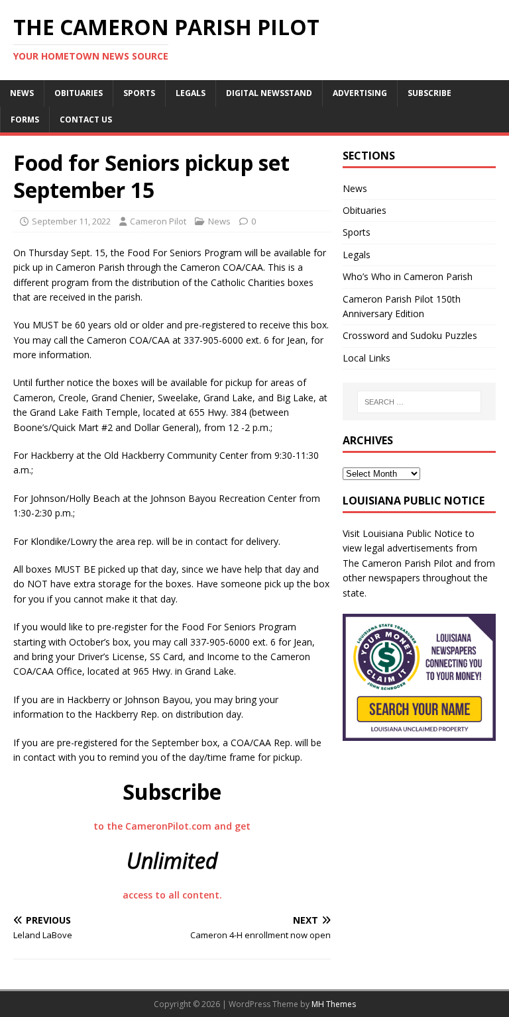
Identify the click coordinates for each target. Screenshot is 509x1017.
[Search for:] (419, 402)
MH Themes (333, 1004)
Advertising (360, 93)
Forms (25, 119)
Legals (190, 93)
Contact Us (86, 119)
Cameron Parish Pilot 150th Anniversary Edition (402, 306)
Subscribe (429, 93)
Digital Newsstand (269, 93)
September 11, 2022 (71, 221)
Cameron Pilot (158, 221)
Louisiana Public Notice (413, 533)
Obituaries (78, 93)
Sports (139, 93)
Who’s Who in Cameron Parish (408, 276)
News (22, 93)
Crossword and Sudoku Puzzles (410, 335)
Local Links (366, 358)
